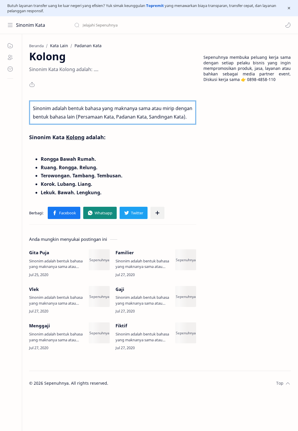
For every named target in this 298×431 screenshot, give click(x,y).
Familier (125, 252)
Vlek (34, 289)
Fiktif (121, 325)
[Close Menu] (289, 8)
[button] (287, 25)
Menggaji (39, 325)
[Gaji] (185, 296)
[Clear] (165, 25)
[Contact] (10, 69)
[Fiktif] (185, 332)
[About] (10, 57)
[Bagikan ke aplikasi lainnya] (157, 213)
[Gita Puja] (99, 259)
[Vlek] (99, 296)
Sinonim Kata (30, 25)
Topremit (155, 5)
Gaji (120, 289)
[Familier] (185, 259)
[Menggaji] (99, 332)
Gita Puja (39, 252)
